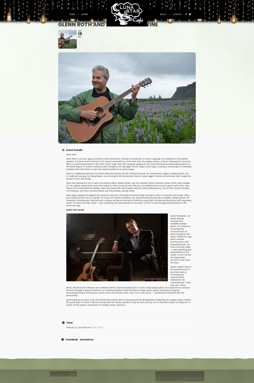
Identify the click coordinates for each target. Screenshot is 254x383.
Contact (177, 14)
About (163, 14)
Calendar (72, 339)
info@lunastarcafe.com (193, 378)
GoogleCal (87, 339)
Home (72, 14)
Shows (84, 14)
